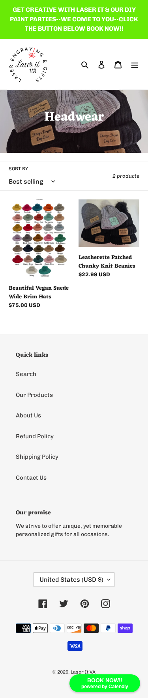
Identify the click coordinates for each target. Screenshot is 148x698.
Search (26, 374)
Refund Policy (35, 436)
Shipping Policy (37, 456)
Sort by (18, 168)
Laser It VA (83, 672)
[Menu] (134, 64)
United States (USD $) (71, 579)
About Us (28, 415)
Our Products (34, 394)
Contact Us (31, 477)
